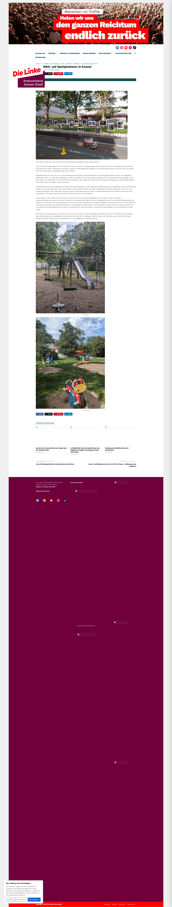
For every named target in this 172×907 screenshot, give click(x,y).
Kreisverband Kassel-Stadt (89, 63)
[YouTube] (126, 47)
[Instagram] (130, 47)
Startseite (107, 904)
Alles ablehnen (21, 899)
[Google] (121, 47)
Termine (51, 53)
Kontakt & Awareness (70, 53)
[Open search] (135, 53)
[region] (23, 891)
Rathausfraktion (123, 53)
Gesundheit (68, 63)
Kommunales (76, 63)
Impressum (122, 904)
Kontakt (114, 904)
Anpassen (10, 899)
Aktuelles (40, 53)
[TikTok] (134, 47)
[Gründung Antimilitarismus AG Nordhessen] (120, 436)
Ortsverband (105, 53)
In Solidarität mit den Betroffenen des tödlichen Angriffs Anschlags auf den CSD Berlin (85, 450)
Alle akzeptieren (34, 899)
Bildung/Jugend (54, 63)
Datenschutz (131, 904)
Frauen (62, 63)
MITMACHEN (40, 57)
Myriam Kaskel (55, 70)
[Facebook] (117, 47)
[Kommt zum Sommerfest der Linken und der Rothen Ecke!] (51, 436)
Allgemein (46, 63)
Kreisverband (89, 53)
